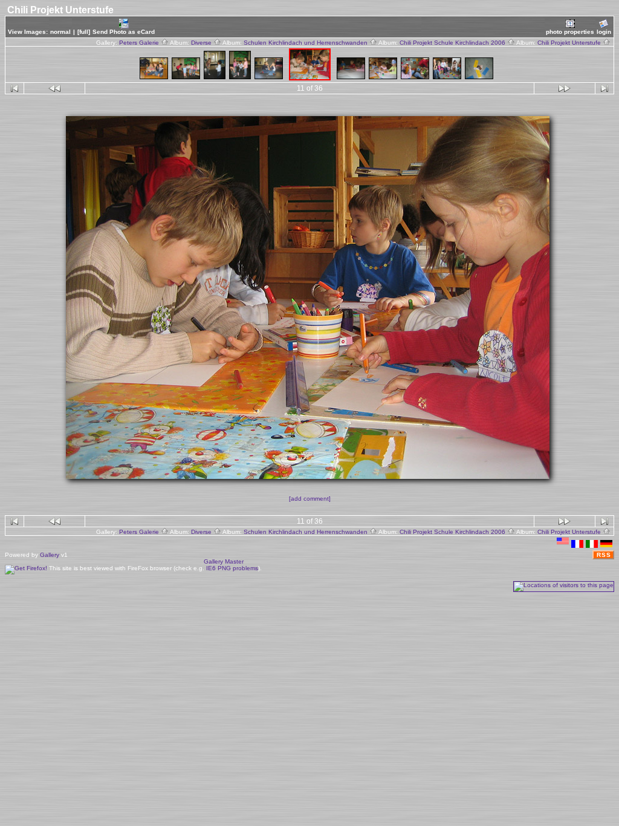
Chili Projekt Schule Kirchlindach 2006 (453, 42)
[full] (83, 31)
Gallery (49, 554)
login (604, 31)
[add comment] (310, 498)
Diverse (202, 42)
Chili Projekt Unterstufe (570, 42)
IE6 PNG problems (232, 568)
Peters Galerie (140, 42)
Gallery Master (224, 561)
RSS (604, 554)
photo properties (570, 31)
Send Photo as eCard (123, 31)
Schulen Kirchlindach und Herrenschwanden (306, 42)
